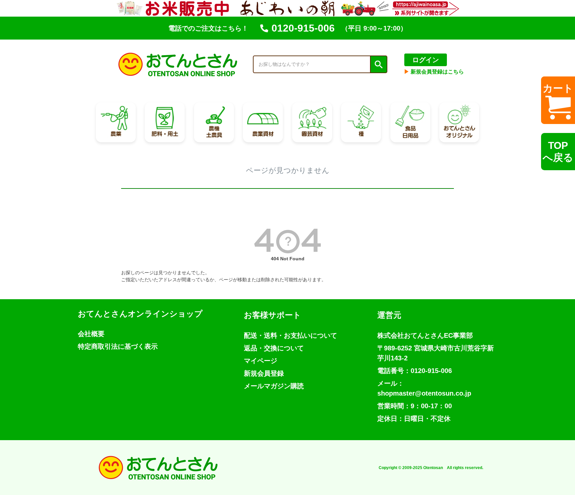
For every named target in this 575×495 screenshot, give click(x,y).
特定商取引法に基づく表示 (118, 346)
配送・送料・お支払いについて (290, 335)
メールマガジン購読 (274, 386)
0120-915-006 (303, 28)
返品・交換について (274, 348)
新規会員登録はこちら (434, 71)
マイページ (260, 360)
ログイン (425, 59)
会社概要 (91, 333)
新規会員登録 (264, 373)
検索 (378, 64)
